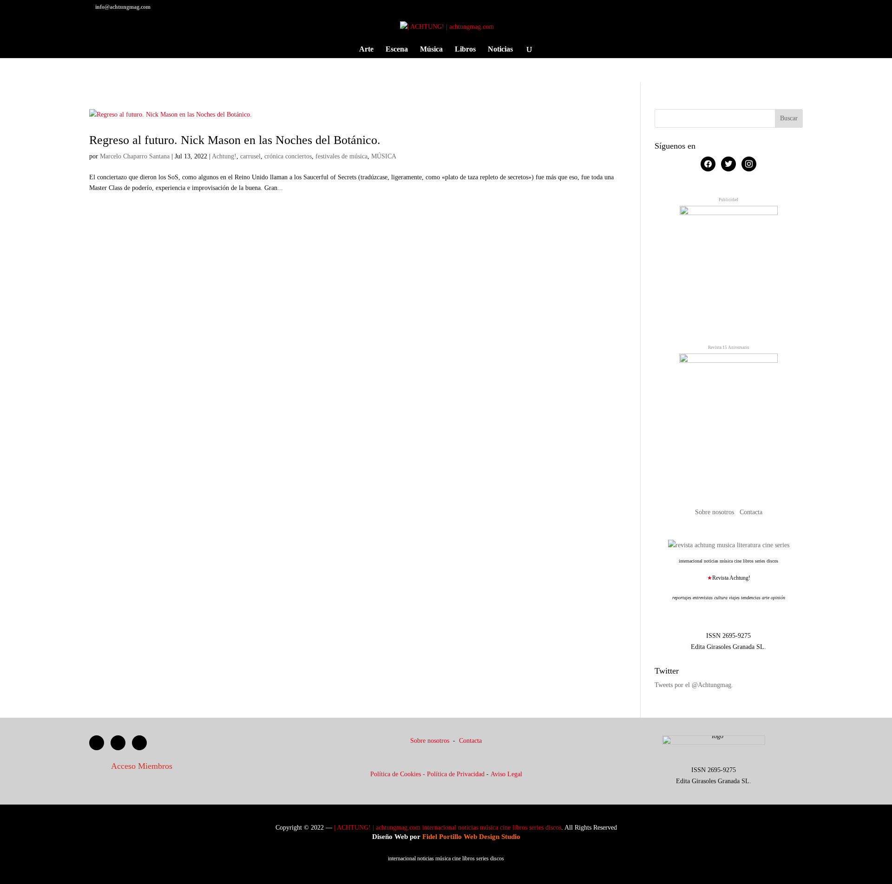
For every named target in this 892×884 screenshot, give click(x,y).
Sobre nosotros (715, 512)
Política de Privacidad (456, 774)
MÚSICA (383, 156)
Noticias (500, 49)
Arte (366, 49)
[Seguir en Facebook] (96, 742)
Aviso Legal (506, 774)
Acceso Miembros (141, 766)
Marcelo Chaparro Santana (135, 156)
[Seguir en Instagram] (139, 742)
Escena (397, 49)
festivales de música (341, 156)
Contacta (751, 512)
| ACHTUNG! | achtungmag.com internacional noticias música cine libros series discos (447, 827)
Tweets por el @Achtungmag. (694, 684)
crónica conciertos (288, 156)
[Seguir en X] (118, 742)
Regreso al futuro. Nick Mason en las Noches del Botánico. (234, 140)
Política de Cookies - (398, 774)
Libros (465, 49)
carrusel (250, 156)
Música (431, 49)
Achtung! (224, 156)
